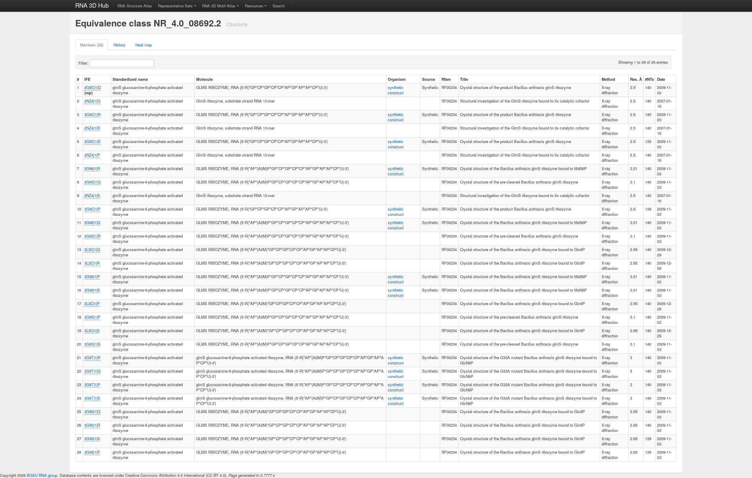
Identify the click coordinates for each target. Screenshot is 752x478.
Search (279, 6)
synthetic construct (396, 90)
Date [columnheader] (661, 79)
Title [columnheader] (464, 79)
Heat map (143, 45)
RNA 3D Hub (92, 5)
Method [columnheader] (608, 79)
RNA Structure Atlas (135, 6)
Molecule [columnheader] (204, 79)
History (119, 45)
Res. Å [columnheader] (636, 79)
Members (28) (91, 45)
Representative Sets (175, 6)
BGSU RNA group (42, 475)
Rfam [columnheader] (446, 79)
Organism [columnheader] (397, 79)
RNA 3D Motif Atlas (219, 6)
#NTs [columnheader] (649, 79)
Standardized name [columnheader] (130, 79)
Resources (254, 6)
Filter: (83, 63)
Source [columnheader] (428, 79)
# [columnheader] (78, 79)
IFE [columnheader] (87, 79)
